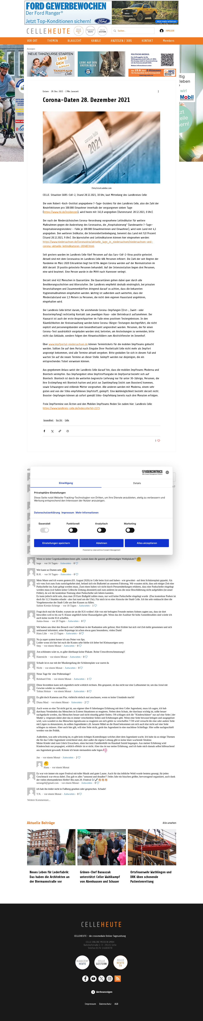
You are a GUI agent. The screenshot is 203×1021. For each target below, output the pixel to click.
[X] (101, 978)
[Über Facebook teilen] (44, 431)
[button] (97, 41)
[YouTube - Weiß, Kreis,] (93, 978)
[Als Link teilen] (59, 431)
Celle (67, 420)
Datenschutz (105, 1004)
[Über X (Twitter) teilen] (52, 431)
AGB (116, 1004)
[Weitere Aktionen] (158, 91)
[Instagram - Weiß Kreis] (109, 978)
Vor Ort (59, 420)
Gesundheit (48, 420)
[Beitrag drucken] (67, 431)
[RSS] (118, 978)
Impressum (90, 1004)
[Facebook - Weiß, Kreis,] (85, 978)
